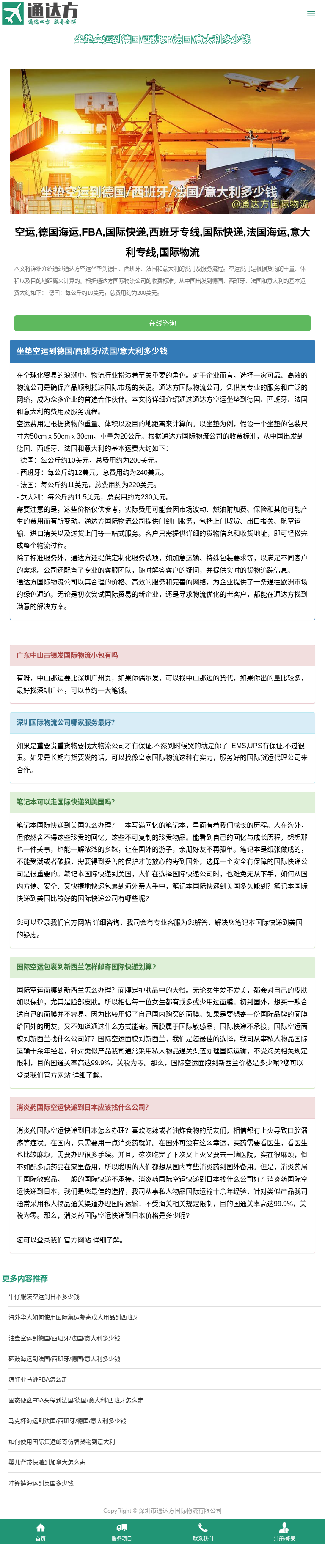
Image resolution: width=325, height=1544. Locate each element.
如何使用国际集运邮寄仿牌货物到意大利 (61, 1441)
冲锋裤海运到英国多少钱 (41, 1483)
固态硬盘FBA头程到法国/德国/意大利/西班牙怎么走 (75, 1400)
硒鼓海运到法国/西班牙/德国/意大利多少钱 (64, 1358)
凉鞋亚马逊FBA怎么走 (37, 1379)
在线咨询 (162, 323)
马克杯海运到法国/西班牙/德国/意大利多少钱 (67, 1421)
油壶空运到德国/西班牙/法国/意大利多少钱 (64, 1338)
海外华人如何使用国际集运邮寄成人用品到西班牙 (73, 1317)
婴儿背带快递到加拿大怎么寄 (46, 1462)
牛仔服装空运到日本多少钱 (44, 1296)
